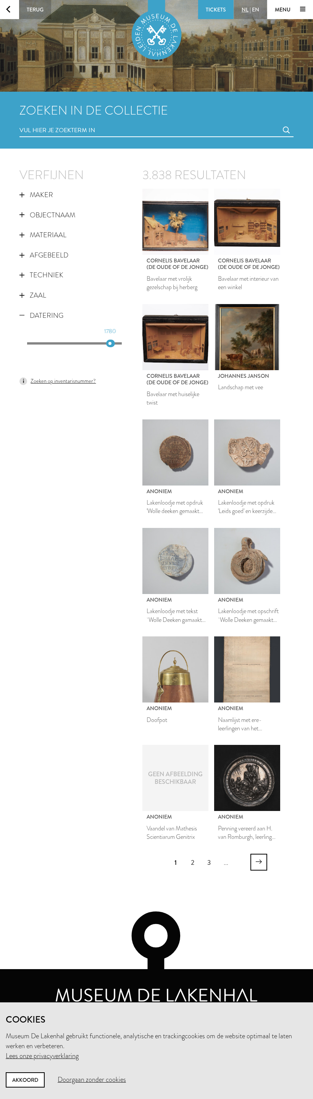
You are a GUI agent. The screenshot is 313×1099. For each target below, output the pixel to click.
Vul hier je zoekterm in (43, 122)
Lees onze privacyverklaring (42, 1056)
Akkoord (25, 1080)
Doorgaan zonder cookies (92, 1079)
